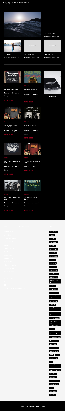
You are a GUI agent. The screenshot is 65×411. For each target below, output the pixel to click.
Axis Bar (52, 235)
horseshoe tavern (54, 293)
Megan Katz (53, 344)
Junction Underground (53, 332)
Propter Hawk (53, 358)
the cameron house (55, 380)
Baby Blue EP (53, 242)
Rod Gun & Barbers (55, 370)
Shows (6, 86)
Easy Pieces (53, 263)
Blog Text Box (49, 54)
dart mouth (53, 260)
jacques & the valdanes (53, 296)
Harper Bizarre (54, 289)
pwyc (51, 361)
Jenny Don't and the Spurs (54, 308)
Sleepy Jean (53, 377)
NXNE (51, 354)
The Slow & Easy (54, 384)
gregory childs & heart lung (54, 281)
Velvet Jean (53, 394)
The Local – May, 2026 (11, 89)
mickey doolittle (54, 347)
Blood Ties (52, 245)
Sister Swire (53, 373)
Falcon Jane (53, 267)
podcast (57, 354)
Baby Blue (52, 239)
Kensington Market (55, 337)
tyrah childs (53, 391)
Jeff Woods (52, 305)
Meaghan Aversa (54, 340)
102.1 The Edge (54, 232)
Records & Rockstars (52, 365)
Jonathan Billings (54, 318)
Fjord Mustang (53, 270)
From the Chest (54, 274)
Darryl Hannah (54, 256)
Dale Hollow (53, 253)
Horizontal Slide (49, 33)
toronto (51, 387)
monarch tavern (54, 351)
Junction (52, 328)
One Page (7, 54)
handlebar (52, 286)
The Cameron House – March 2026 (11, 126)
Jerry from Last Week (54, 313)
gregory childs (53, 277)
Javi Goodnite (53, 301)
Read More (8, 100)
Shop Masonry (29, 54)
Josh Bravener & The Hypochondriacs (54, 323)
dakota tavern (53, 249)
